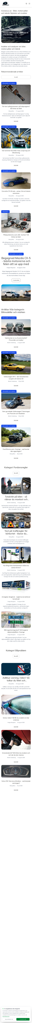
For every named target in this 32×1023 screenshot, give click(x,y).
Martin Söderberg (7, 37)
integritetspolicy (5, 1016)
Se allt (16, 77)
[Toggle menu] (29, 3)
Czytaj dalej (16, 280)
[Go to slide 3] (28, 40)
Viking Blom (11, 111)
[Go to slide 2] (27, 40)
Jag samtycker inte (9, 1019)
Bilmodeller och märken (11, 29)
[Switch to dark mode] (26, 3)
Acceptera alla (23, 1019)
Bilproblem (5, 211)
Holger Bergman (12, 601)
